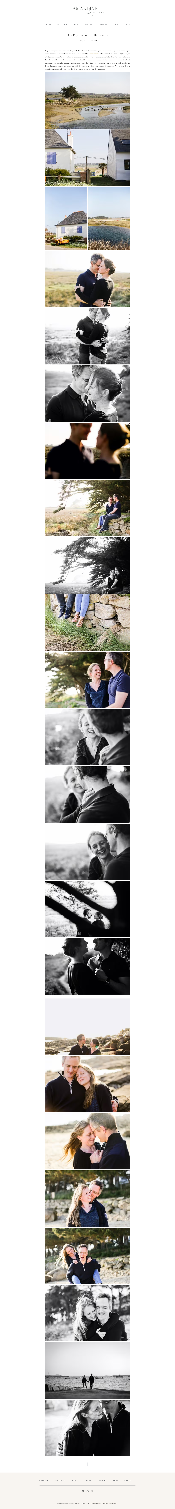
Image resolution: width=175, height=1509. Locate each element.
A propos (46, 24)
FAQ (88, 1503)
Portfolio (62, 24)
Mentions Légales (95, 1503)
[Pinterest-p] (92, 1491)
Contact (129, 24)
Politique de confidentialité (109, 1503)
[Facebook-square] (83, 1491)
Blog (76, 24)
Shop (116, 24)
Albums (88, 24)
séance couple (94, 53)
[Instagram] (87, 1491)
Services (103, 24)
